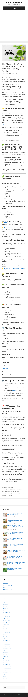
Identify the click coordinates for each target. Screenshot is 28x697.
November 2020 (7, 644)
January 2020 (6, 664)
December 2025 (7, 614)
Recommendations (7, 589)
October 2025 (6, 616)
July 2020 (5, 652)
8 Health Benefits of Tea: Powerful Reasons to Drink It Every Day (14, 557)
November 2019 (7, 668)
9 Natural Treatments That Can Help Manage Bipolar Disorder (15, 545)
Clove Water (5, 368)
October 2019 (6, 670)
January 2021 (6, 640)
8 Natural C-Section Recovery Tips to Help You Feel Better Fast (15, 514)
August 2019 (6, 674)
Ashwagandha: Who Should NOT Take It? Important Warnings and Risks (16, 563)
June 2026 (5, 606)
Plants (4, 587)
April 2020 (5, 658)
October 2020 (6, 646)
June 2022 (5, 636)
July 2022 (5, 634)
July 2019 (5, 676)
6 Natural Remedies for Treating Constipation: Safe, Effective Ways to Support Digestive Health (15, 526)
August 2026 (6, 602)
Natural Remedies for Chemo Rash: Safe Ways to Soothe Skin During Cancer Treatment (15, 520)
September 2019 (7, 672)
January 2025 (6, 622)
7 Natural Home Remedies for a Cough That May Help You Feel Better (15, 533)
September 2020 (7, 648)
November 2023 (7, 630)
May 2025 (5, 618)
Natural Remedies (8, 487)
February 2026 (6, 610)
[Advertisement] (14, 26)
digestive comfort (6, 124)
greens (14, 390)
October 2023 (6, 632)
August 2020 (6, 650)
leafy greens (14, 117)
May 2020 (5, 656)
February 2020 (6, 662)
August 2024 (6, 624)
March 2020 (6, 660)
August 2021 (6, 638)
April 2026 (5, 608)
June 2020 (5, 654)
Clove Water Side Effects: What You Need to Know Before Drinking (16, 551)
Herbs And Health (14, 2)
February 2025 (6, 620)
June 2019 (5, 678)
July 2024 (5, 626)
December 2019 (7, 666)
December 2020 (7, 642)
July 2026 (5, 604)
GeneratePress (22, 694)
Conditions (5, 583)
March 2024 (6, 628)
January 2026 (6, 612)
